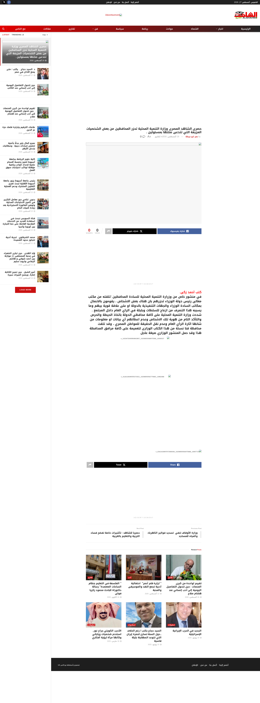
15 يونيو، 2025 (154, 644)
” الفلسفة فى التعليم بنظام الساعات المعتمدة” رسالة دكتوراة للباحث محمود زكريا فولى (105, 588)
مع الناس (20, 29)
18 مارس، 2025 (113, 641)
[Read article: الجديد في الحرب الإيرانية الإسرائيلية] (183, 615)
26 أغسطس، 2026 (192, 597)
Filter (44, 34)
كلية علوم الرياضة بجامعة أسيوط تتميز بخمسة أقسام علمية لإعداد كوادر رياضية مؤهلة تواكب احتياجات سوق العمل (20, 164)
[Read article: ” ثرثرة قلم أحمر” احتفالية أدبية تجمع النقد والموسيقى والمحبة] (143, 567)
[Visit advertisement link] (25, 101)
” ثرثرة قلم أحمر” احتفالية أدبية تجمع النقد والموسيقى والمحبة (144, 586)
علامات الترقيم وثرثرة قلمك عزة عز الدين (18, 128)
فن (96, 29)
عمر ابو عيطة (192, 136)
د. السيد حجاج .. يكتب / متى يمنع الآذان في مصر (20, 70)
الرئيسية (246, 29)
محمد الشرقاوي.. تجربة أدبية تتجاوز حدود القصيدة (20, 238)
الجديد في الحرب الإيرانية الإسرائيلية (187, 632)
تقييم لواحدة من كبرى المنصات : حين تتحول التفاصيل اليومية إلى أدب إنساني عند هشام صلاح (19, 112)
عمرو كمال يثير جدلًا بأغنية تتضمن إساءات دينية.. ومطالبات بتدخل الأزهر (19, 146)
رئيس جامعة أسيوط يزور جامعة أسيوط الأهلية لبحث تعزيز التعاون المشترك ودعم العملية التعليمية (19, 185)
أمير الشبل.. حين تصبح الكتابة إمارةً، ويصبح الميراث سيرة (20, 273)
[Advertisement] (143, 79)
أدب (129, 577)
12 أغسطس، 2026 (152, 593)
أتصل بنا (125, 2)
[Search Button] (3, 29)
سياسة (120, 29)
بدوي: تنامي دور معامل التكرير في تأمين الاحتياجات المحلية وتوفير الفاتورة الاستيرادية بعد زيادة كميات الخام (19, 204)
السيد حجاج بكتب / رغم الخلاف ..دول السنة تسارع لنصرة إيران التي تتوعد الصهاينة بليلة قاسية (144, 635)
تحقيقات (171, 625)
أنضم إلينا (135, 2)
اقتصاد (194, 29)
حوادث (169, 29)
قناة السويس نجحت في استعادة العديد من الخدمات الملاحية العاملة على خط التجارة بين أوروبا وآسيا (19, 222)
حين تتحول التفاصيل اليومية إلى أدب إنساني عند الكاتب (20, 86)
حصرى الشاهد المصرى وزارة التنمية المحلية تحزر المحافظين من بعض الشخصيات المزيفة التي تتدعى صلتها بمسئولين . (26, 51)
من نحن (117, 2)
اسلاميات (131, 625)
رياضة (145, 29)
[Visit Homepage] (243, 15)
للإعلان (109, 2)
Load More (25, 289)
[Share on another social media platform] (108, 231)
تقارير (72, 29)
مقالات (47, 29)
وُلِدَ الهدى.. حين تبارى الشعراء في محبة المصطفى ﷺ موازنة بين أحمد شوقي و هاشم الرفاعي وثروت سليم (19, 257)
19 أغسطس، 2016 (170, 136)
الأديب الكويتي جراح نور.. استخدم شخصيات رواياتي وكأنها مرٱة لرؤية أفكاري (106, 634)
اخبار (220, 29)
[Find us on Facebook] (9, 2)
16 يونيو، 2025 (194, 637)
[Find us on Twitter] (4, 2)
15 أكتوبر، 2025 (113, 597)
